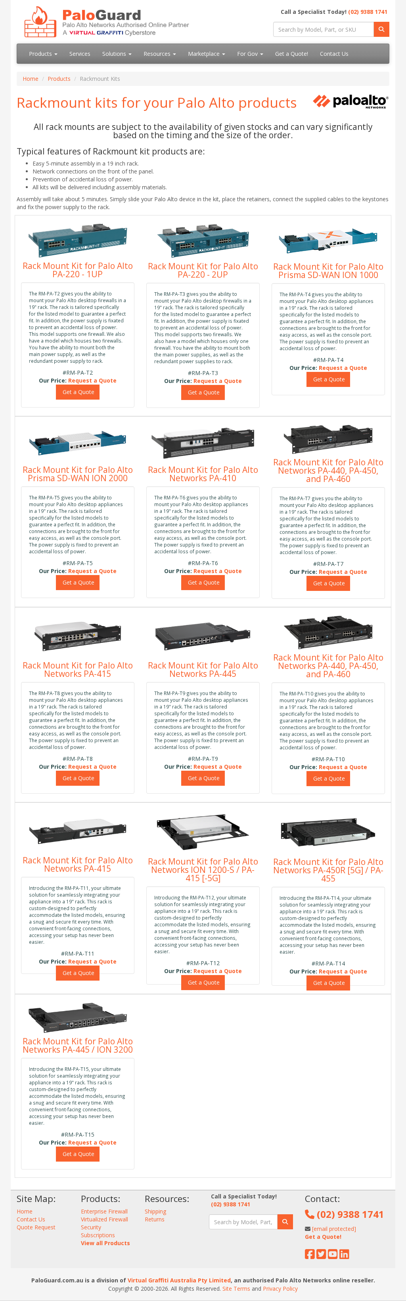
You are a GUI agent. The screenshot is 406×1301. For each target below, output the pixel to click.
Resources (158, 53)
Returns (155, 1219)
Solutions (115, 53)
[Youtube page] (333, 1256)
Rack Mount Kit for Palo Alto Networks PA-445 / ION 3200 (78, 1045)
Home (30, 78)
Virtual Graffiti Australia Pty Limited (179, 1280)
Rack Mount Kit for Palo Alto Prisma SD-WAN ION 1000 (328, 270)
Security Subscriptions (98, 1231)
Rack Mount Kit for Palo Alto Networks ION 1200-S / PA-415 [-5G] (203, 870)
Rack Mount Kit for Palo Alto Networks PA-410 (203, 474)
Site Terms (236, 1288)
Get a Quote (77, 392)
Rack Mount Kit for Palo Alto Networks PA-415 (78, 669)
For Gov (248, 53)
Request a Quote (92, 380)
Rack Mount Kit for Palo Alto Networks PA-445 (203, 669)
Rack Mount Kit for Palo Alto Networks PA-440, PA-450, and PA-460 (328, 470)
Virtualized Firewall (104, 1219)
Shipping (155, 1211)
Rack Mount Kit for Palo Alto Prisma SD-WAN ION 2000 (78, 474)
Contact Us (334, 53)
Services (79, 53)
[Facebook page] (310, 1256)
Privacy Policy (280, 1288)
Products (41, 53)
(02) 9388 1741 (367, 11)
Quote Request (36, 1227)
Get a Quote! (291, 53)
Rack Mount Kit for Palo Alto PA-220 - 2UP (203, 270)
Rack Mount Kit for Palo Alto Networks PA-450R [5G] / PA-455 (328, 870)
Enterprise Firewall (104, 1211)
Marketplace (204, 53)
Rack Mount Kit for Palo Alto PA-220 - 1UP (78, 270)
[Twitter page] (321, 1256)
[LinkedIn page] (344, 1256)
